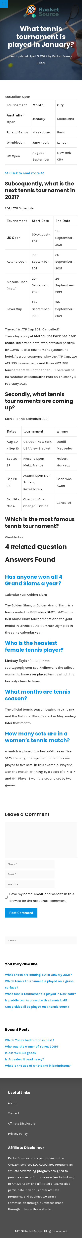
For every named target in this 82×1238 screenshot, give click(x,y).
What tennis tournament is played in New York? (40, 994)
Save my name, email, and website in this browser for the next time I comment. (41, 897)
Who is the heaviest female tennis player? (34, 646)
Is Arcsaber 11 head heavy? (24, 1059)
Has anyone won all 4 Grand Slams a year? (33, 580)
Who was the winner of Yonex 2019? (32, 1046)
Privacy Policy (17, 1133)
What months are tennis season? (37, 695)
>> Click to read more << (24, 173)
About (12, 1103)
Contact (13, 1113)
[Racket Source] (41, 11)
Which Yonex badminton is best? (29, 1040)
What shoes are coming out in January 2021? (38, 975)
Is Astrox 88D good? (20, 1053)
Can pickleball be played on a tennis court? (37, 1006)
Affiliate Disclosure (21, 1123)
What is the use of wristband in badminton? (38, 1065)
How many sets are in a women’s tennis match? (37, 737)
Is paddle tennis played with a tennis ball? (36, 1000)
